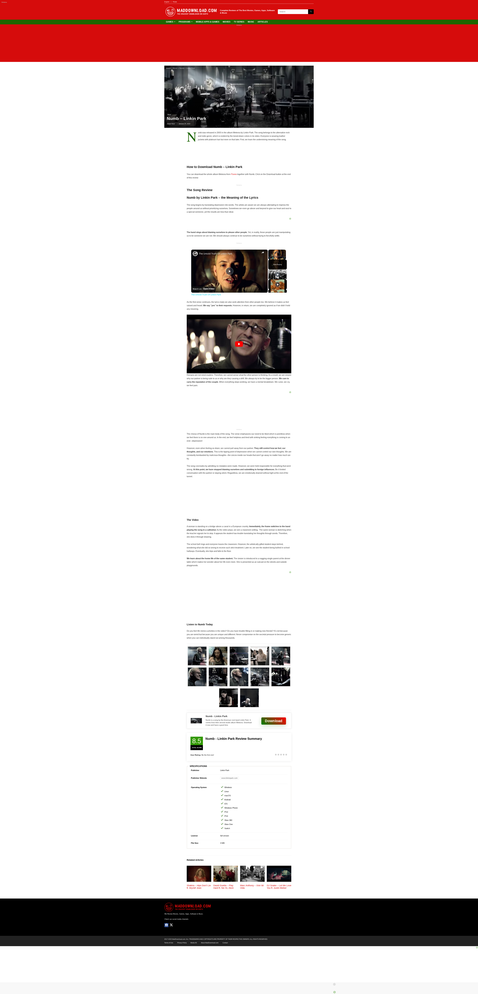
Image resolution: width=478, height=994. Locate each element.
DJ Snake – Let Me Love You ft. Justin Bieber (279, 886)
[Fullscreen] (284, 258)
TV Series (239, 22)
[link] (195, 253)
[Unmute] (272, 258)
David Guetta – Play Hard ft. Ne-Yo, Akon (223, 886)
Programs (184, 22)
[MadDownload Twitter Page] (171, 925)
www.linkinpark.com (229, 778)
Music (251, 22)
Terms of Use (168, 943)
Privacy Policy (182, 943)
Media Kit (193, 943)
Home (168, 68)
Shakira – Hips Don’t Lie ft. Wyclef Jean (199, 886)
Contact (225, 943)
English (166, 2)
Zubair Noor (171, 124)
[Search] (311, 11)
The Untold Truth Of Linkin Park (215, 253)
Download (273, 721)
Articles (263, 22)
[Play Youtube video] (239, 344)
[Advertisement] (239, 44)
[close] (334, 984)
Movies (226, 22)
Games (169, 22)
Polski (175, 2)
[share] (263, 252)
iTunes (234, 174)
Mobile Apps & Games (207, 22)
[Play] (269, 258)
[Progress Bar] (277, 256)
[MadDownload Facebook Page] (166, 925)
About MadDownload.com (209, 943)
